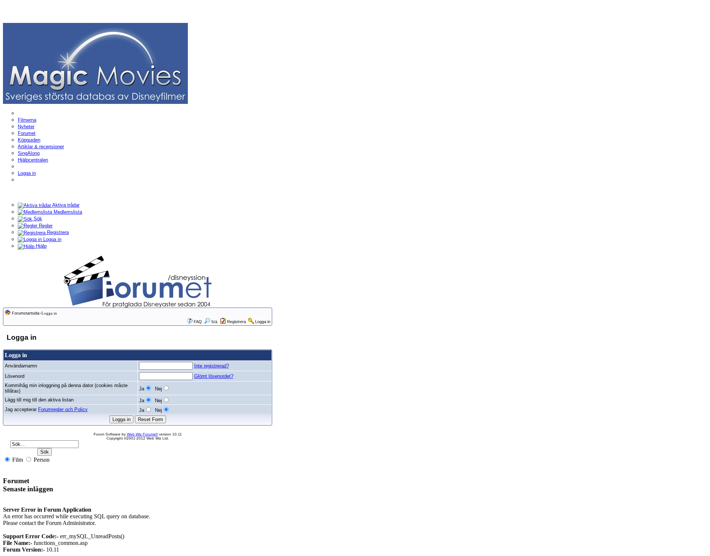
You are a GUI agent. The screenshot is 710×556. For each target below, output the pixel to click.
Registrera (57, 232)
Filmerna (27, 120)
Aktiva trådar (65, 205)
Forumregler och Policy (63, 409)
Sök (37, 218)
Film (17, 460)
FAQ (198, 321)
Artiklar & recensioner (41, 146)
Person (41, 460)
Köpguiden (29, 140)
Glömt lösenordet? (213, 376)
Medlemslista (67, 212)
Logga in (27, 173)
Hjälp (40, 246)
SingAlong (29, 153)
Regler (45, 225)
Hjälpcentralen (33, 160)
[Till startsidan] (95, 63)
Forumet (27, 133)
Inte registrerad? (211, 366)
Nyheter (26, 126)
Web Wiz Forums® (142, 434)
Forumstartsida (25, 313)
